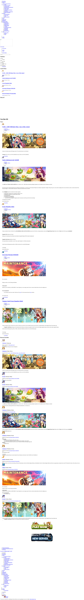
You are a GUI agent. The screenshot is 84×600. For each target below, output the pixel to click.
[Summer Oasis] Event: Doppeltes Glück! (12, 301)
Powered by (6, 551)
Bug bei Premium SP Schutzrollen (9, 93)
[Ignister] (3, 457)
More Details (32, 599)
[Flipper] (3, 465)
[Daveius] (3, 374)
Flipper (5, 256)
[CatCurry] (3, 341)
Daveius (5, 303)
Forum (3, 50)
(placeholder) (6, 590)
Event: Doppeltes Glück (7, 83)
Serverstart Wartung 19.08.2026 (8, 88)
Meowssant (4, 66)
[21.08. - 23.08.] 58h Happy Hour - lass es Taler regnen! (13, 73)
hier (20, 292)
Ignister (3, 95)
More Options (4, 52)
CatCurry (4, 343)
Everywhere (2, 46)
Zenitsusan (3, 85)
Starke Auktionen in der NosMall (9, 78)
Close (35, 599)
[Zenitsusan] (3, 349)
